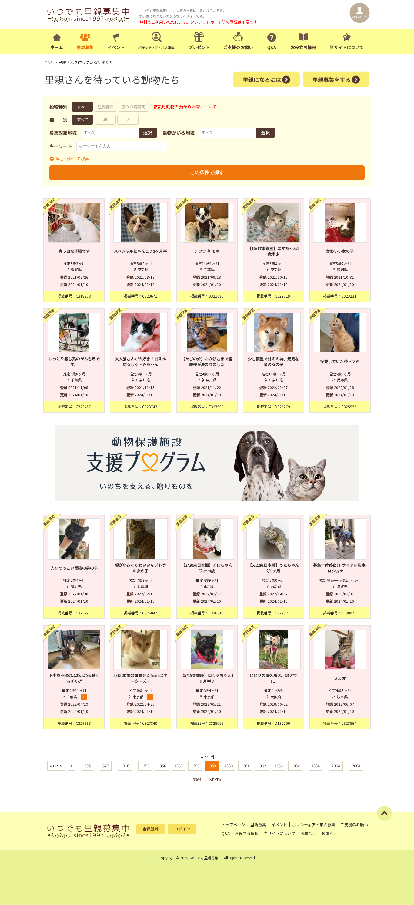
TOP (49, 62)
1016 (125, 766)
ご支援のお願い (238, 47)
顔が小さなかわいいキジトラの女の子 (140, 568)
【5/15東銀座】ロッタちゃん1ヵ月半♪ (207, 678)
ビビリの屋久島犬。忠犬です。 (273, 678)
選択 (147, 132)
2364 (336, 766)
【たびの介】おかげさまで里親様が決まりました (206, 362)
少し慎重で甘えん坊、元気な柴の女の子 (273, 362)
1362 (262, 766)
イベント (116, 47)
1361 (245, 766)
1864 (315, 766)
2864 (356, 766)
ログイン (182, 829)
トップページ (233, 824)
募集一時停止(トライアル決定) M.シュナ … (340, 568)
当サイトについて (347, 47)
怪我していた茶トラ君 (339, 361)
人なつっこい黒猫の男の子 (74, 568)
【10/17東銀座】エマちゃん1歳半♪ (273, 251)
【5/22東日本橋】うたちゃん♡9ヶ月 (273, 568)
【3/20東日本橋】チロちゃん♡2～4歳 (206, 568)
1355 (145, 766)
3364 (197, 779)
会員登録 (151, 829)
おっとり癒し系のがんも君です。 (74, 362)
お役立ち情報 (303, 47)
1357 (178, 766)
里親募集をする (331, 79)
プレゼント (199, 47)
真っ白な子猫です (74, 251)
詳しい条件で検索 (72, 158)
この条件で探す (207, 172)
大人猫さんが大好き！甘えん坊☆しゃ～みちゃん (140, 362)
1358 (195, 766)
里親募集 (85, 47)
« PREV (56, 766)
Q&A (271, 47)
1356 (162, 766)
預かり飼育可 (133, 107)
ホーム (56, 47)
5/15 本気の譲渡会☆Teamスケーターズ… (141, 678)
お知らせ (329, 833)
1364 (295, 766)
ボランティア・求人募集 (313, 824)
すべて (82, 107)
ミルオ (340, 678)
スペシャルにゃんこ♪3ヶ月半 (140, 251)
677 (105, 766)
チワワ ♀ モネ (207, 251)
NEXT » (215, 779)
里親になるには (262, 79)
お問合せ (308, 833)
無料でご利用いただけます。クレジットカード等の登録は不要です (198, 22)
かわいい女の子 (340, 251)
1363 (278, 766)
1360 (228, 766)
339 (87, 766)
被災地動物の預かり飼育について (185, 107)
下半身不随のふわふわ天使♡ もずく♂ (74, 678)
